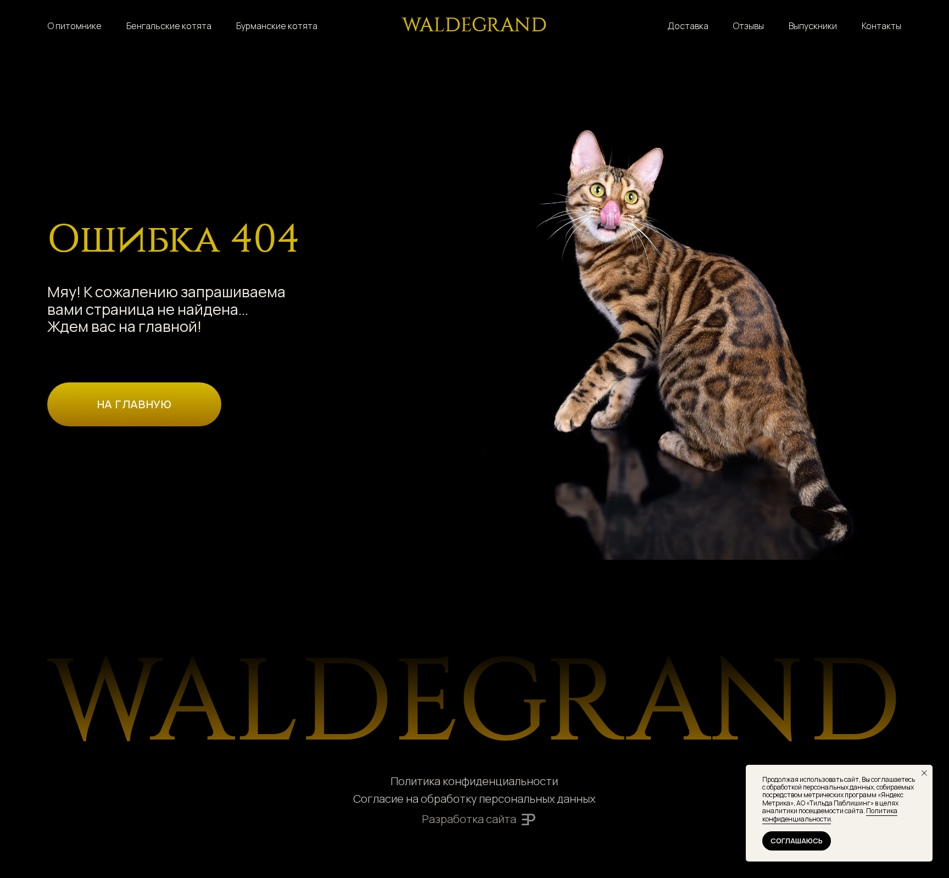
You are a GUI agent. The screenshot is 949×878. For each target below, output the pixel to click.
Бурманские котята (276, 26)
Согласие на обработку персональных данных (474, 798)
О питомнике (75, 26)
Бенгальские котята (168, 26)
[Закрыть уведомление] (924, 773)
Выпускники (813, 26)
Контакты (881, 26)
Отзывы (748, 26)
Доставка (687, 26)
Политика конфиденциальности (474, 781)
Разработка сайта (469, 819)
